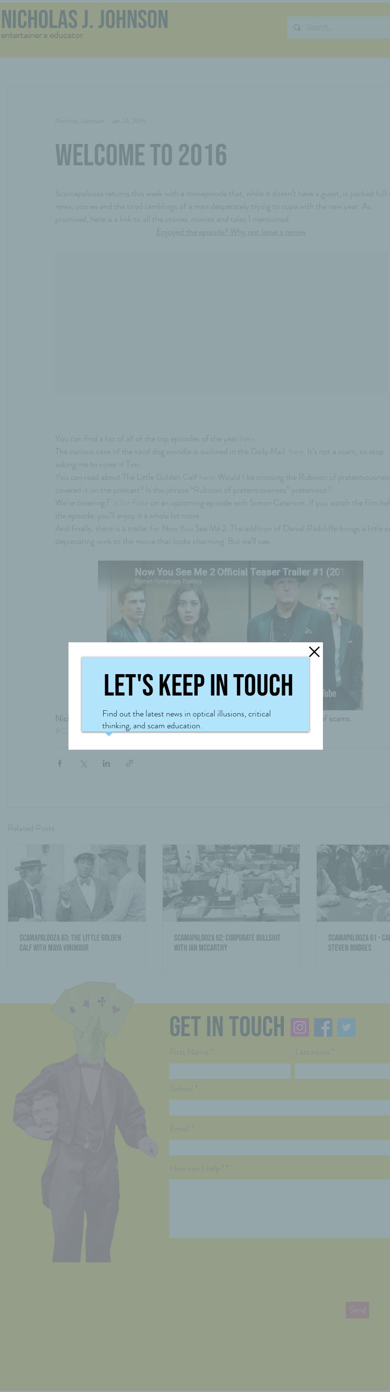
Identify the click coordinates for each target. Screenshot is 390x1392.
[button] (314, 581)
